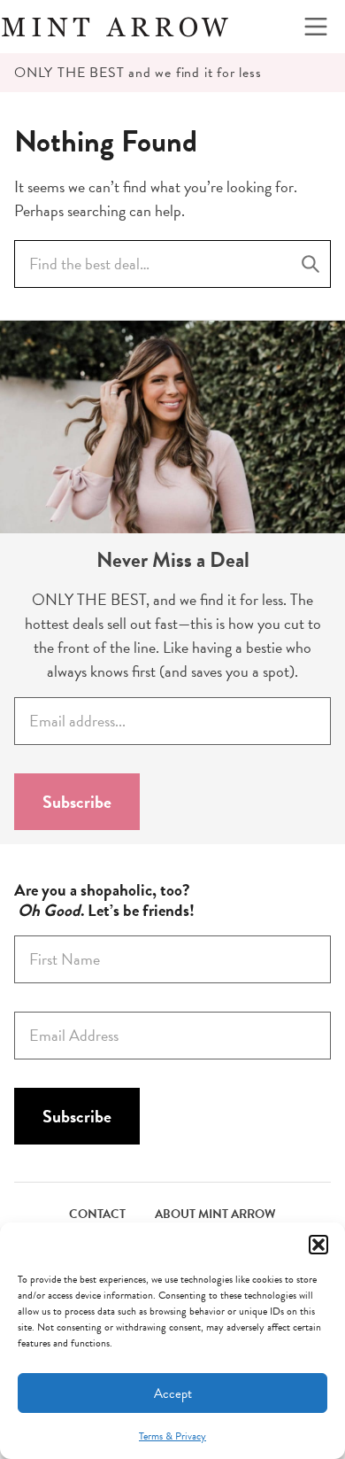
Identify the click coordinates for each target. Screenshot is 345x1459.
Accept (173, 1393)
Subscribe (76, 801)
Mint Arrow (115, 26)
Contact (97, 1214)
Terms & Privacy (172, 1436)
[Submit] (310, 263)
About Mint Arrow (215, 1214)
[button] (318, 1244)
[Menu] (316, 26)
